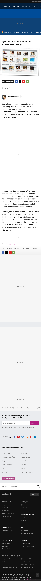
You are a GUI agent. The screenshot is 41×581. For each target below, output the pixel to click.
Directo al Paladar (7, 530)
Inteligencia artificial (8, 457)
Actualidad (24, 453)
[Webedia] (36, 1)
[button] (14, 96)
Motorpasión (25, 530)
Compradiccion (6, 549)
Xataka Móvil (6, 508)
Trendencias (6, 543)
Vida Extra (24, 508)
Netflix (23, 468)
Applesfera (5, 510)
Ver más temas (8, 478)
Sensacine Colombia (27, 564)
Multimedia (17, 248)
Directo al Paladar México (10, 567)
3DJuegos (24, 505)
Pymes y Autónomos (27, 546)
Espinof (23, 520)
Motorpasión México (27, 567)
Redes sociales (7, 464)
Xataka (4, 505)
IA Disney (28, 408)
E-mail (27, 81)
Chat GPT (19, 408)
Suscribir (34, 423)
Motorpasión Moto (27, 533)
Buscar (38, 486)
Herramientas (25, 457)
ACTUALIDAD (6, 6)
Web (10, 248)
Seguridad (5, 461)
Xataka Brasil (6, 562)
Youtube (18, 436)
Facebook (16, 81)
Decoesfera (5, 546)
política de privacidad (28, 427)
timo (3, 468)
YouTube (27, 248)
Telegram (22, 436)
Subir (33, 494)
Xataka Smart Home (8, 513)
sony (35, 248)
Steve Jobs (7, 32)
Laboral (23, 464)
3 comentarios (9, 81)
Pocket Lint (10, 244)
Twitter (20, 81)
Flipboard (23, 81)
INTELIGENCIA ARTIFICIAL (22, 6)
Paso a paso (6, 453)
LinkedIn (35, 436)
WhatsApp (5, 472)
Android (16, 32)
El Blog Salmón (25, 543)
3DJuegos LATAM (26, 559)
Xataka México (6, 559)
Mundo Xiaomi (6, 516)
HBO (32, 32)
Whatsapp (25, 32)
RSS (26, 436)
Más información (31, 579)
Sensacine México (26, 562)
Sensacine (24, 518)
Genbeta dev (25, 461)
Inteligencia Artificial (27, 472)
